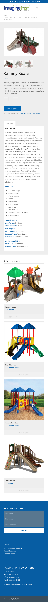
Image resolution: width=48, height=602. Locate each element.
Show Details (15, 317)
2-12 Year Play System (24, 113)
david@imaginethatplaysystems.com (18, 584)
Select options (24, 374)
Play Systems (36, 113)
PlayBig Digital (14, 599)
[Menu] (41, 7)
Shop (6, 15)
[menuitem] (36, 7)
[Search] (36, 7)
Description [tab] (9, 123)
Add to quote (12, 109)
